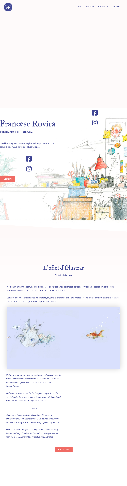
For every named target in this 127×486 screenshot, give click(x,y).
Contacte (116, 6)
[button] (7, 179)
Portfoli (101, 6)
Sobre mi (90, 6)
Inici (80, 6)
